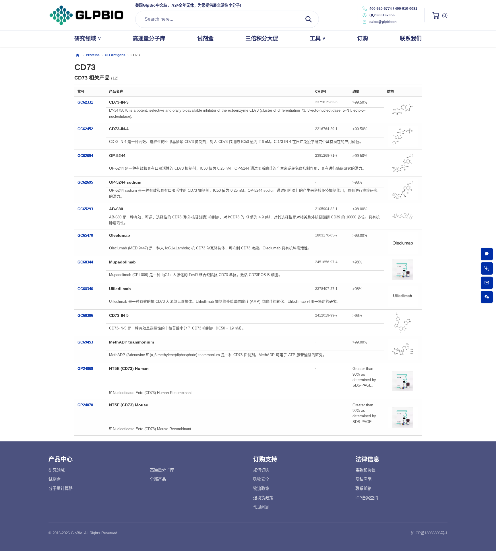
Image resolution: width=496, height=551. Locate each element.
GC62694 (85, 156)
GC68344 (85, 262)
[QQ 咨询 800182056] (487, 254)
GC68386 (85, 315)
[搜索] (309, 19)
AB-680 (116, 209)
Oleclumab (119, 235)
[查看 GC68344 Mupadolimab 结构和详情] (403, 269)
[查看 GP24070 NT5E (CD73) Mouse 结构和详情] (403, 417)
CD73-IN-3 (119, 102)
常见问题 (261, 507)
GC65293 (85, 209)
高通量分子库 (162, 470)
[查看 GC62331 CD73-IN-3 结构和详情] (403, 109)
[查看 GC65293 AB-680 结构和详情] (403, 216)
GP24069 (85, 368)
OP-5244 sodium (125, 182)
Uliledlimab (120, 288)
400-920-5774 (380, 8)
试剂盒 (55, 479)
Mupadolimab (122, 262)
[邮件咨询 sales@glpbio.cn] (487, 283)
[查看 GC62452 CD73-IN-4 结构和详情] (403, 136)
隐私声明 (363, 479)
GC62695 (85, 182)
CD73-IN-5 (119, 315)
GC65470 (85, 235)
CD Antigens (115, 55)
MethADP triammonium (131, 342)
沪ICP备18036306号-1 (429, 533)
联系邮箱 (363, 488)
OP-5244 (117, 155)
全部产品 (158, 479)
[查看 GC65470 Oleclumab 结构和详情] (403, 243)
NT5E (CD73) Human (129, 368)
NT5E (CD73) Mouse (128, 405)
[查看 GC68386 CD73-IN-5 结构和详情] (403, 322)
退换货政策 (263, 498)
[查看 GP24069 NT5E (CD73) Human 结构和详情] (403, 380)
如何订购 (261, 470)
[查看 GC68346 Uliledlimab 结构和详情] (403, 296)
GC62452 (85, 129)
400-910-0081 (406, 8)
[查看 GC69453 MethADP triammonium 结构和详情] (403, 349)
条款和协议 (365, 470)
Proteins (93, 55)
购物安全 (261, 479)
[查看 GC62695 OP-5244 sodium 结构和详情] (403, 189)
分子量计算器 (61, 488)
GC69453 (85, 342)
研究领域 (57, 470)
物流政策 (261, 488)
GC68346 (85, 289)
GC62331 (85, 102)
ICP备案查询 (366, 498)
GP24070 (85, 405)
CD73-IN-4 (119, 129)
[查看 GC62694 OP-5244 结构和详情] (403, 163)
